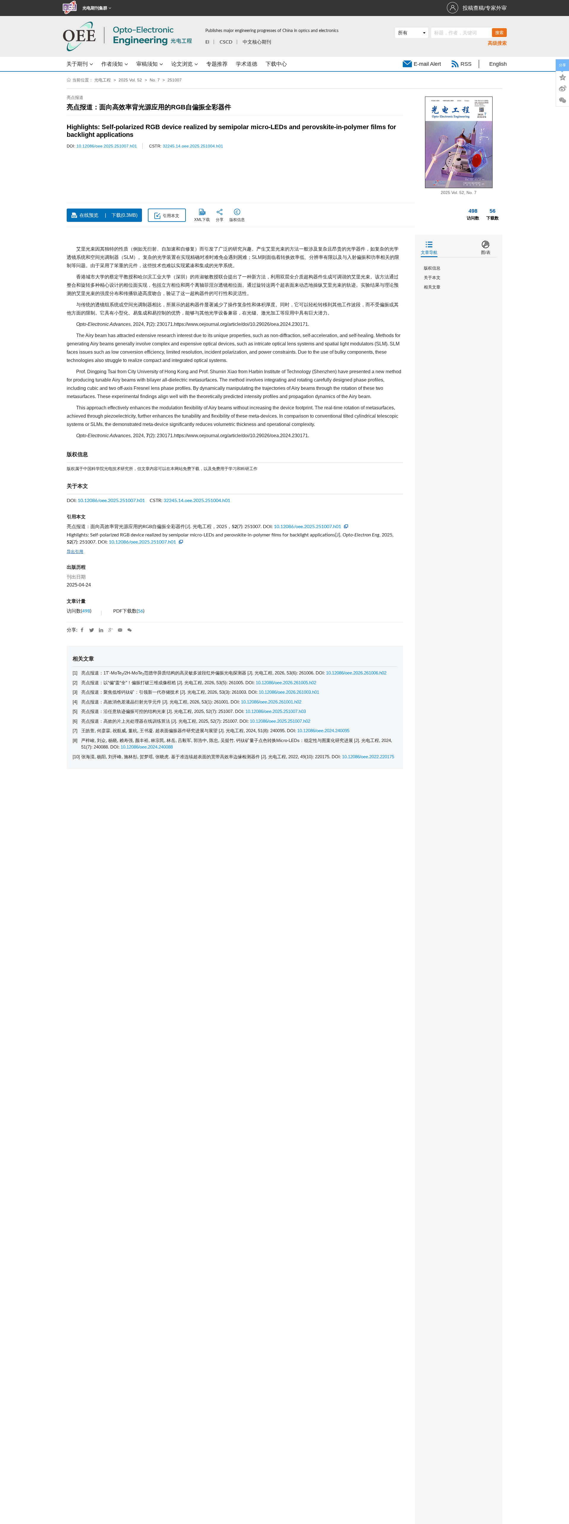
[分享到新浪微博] (562, 88)
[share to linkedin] (101, 630)
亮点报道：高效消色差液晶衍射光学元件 (121, 701)
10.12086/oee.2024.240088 (147, 746)
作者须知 (112, 64)
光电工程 (102, 80)
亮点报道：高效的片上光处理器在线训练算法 (126, 721)
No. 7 (155, 80)
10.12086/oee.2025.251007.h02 (280, 721)
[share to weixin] (129, 630)
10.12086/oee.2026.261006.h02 (356, 672)
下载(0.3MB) (124, 215)
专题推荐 (217, 64)
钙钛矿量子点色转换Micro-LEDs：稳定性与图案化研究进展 (295, 740)
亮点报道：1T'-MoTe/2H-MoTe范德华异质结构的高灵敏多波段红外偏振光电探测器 (164, 672)
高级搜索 (497, 43)
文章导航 (429, 252)
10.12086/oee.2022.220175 (368, 756)
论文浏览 (182, 64)
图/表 (485, 252)
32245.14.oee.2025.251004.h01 (193, 146)
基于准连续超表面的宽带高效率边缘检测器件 (216, 756)
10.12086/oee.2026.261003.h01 (289, 692)
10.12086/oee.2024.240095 (323, 730)
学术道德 (246, 64)
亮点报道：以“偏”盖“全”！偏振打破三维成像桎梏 (129, 682)
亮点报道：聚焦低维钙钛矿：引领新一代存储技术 (130, 692)
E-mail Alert (427, 64)
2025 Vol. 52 (130, 80)
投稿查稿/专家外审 (485, 8)
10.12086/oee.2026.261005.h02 (286, 682)
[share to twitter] (91, 630)
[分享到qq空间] (562, 76)
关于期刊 (77, 64)
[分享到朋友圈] (562, 100)
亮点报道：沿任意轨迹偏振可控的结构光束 (124, 711)
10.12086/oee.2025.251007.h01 (106, 146)
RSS (466, 64)
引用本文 (171, 215)
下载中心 (276, 64)
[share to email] (120, 630)
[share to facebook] (82, 630)
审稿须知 (147, 64)
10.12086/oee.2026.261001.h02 (271, 701)
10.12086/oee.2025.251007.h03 (275, 711)
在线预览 (88, 215)
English (498, 64)
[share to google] (110, 630)
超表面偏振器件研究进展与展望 (187, 730)
